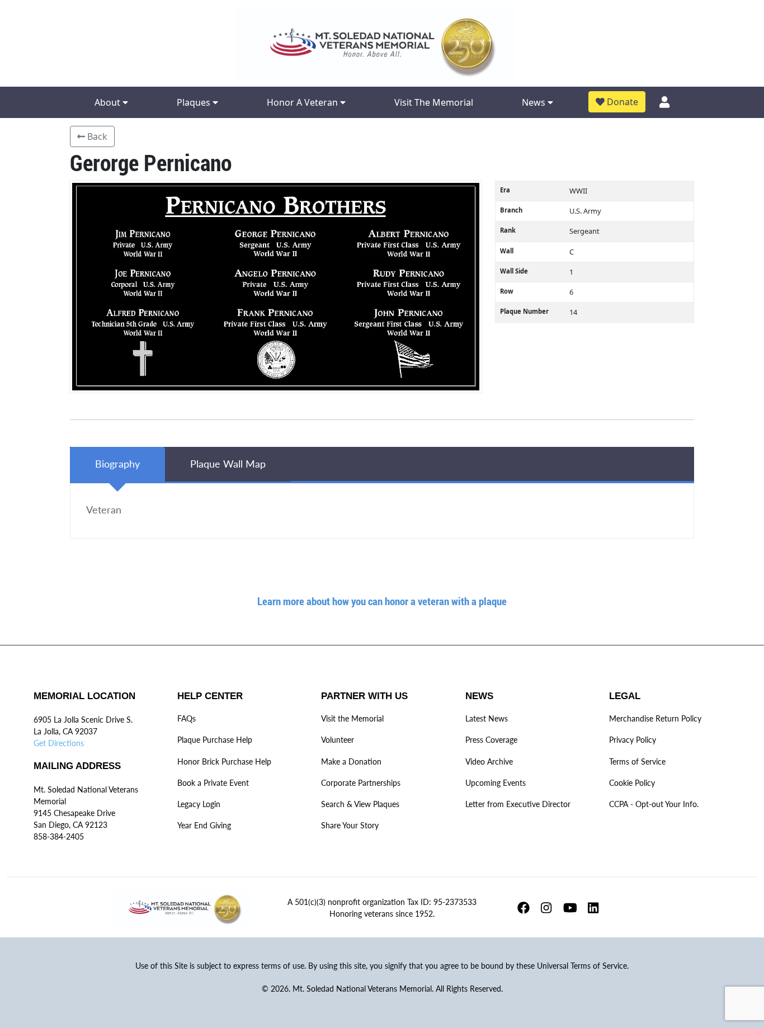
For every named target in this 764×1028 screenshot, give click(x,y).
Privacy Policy (632, 739)
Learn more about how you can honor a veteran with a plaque (382, 601)
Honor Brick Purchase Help (224, 761)
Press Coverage (491, 739)
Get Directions (59, 743)
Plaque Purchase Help (214, 739)
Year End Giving (204, 825)
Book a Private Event (213, 782)
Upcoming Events (495, 782)
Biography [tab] (117, 464)
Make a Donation (351, 761)
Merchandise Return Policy (655, 718)
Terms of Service (637, 761)
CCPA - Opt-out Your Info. (654, 804)
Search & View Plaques (360, 804)
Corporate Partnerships (360, 782)
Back (96, 136)
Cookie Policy (632, 782)
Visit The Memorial (433, 102)
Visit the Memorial (352, 718)
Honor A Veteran (303, 102)
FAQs (186, 718)
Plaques (195, 102)
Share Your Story (350, 825)
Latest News (486, 718)
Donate (621, 102)
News (535, 102)
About (108, 102)
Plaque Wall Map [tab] (228, 464)
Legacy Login (198, 804)
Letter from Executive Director (517, 804)
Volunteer (337, 739)
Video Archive (489, 761)
